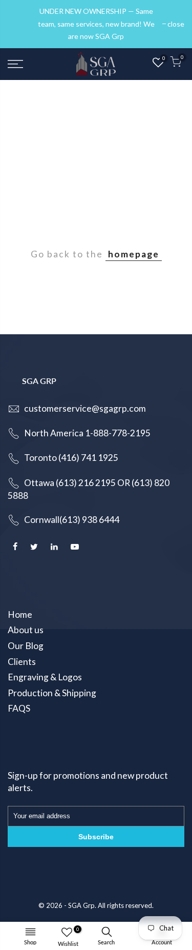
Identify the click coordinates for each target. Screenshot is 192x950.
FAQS (19, 708)
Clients (22, 661)
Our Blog (26, 645)
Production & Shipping (52, 693)
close (21, 23)
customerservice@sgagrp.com (85, 408)
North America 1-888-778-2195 (87, 433)
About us (26, 629)
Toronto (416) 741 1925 (71, 457)
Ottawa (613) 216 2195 (70, 482)
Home (20, 614)
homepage (133, 254)
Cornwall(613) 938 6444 (71, 519)
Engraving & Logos (45, 677)
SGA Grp (81, 905)
